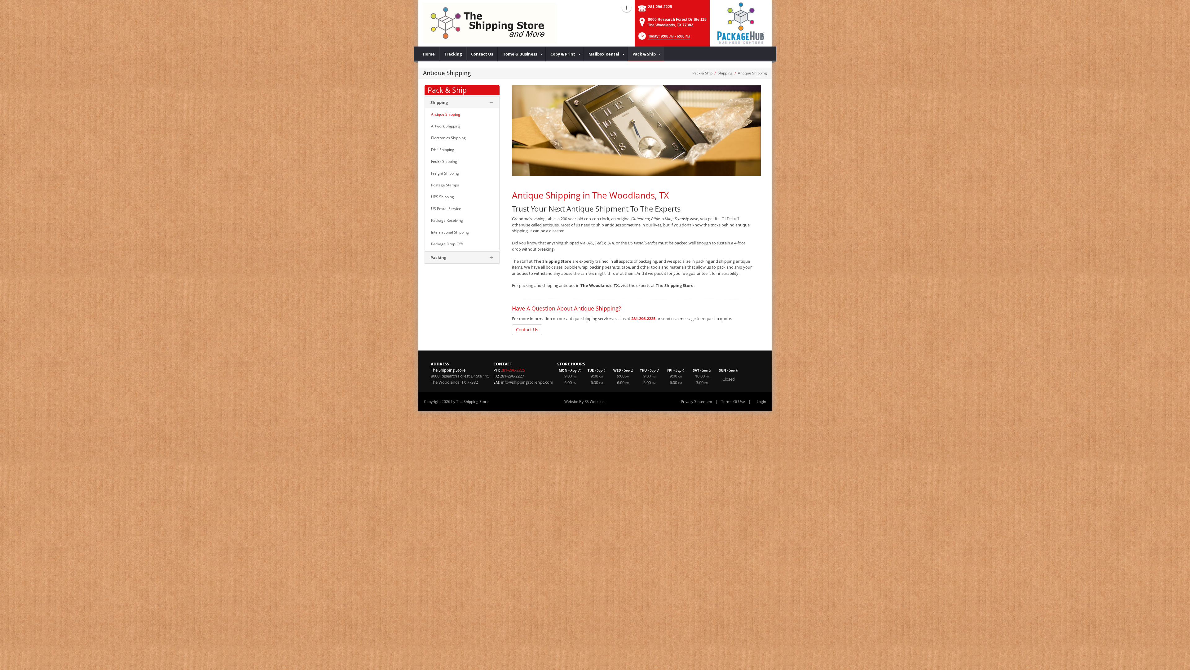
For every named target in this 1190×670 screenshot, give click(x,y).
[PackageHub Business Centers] (741, 22)
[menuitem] (428, 54)
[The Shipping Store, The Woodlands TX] (490, 23)
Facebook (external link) (626, 7)
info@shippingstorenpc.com (527, 382)
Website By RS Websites (585, 401)
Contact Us (527, 330)
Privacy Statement (696, 401)
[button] (663, 38)
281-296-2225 (660, 7)
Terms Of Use (733, 401)
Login (761, 401)
